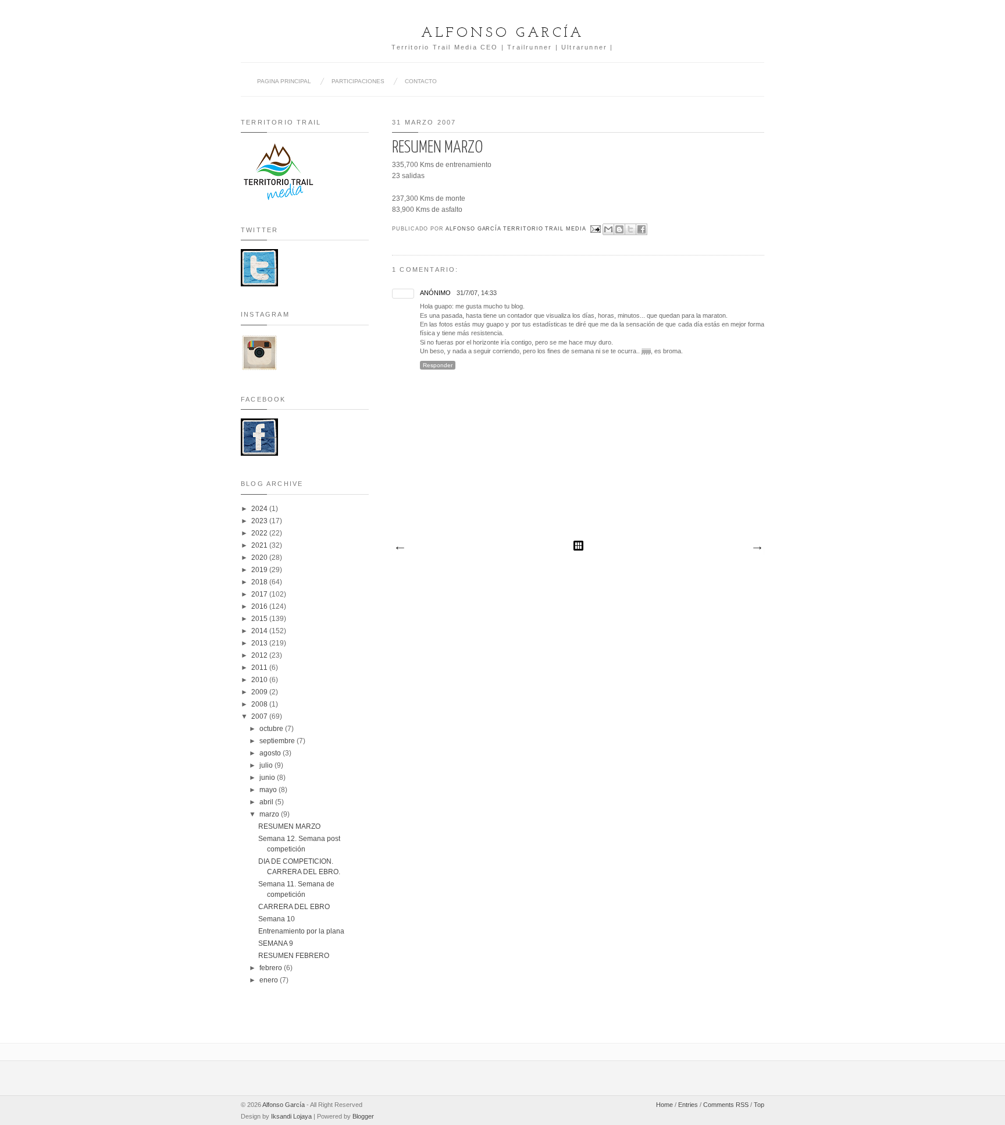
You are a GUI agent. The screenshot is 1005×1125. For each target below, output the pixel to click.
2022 (260, 533)
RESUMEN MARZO (289, 826)
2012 (260, 655)
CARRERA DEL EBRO (294, 907)
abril (267, 802)
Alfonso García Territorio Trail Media (517, 229)
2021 (260, 545)
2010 (260, 680)
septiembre (278, 741)
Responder (437, 365)
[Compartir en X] (630, 229)
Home (664, 1104)
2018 (260, 582)
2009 (260, 692)
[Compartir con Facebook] (641, 229)
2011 (260, 667)
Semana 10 (276, 919)
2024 (260, 509)
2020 (260, 557)
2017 (260, 594)
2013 (260, 643)
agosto (271, 753)
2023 (260, 521)
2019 (260, 570)
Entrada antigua (756, 548)
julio (267, 765)
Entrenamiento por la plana (301, 931)
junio (268, 777)
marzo (270, 814)
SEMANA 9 (275, 943)
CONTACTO (421, 81)
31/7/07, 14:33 (477, 292)
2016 (260, 606)
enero (269, 980)
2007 (260, 716)
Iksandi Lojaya (291, 1116)
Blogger (363, 1116)
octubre (272, 729)
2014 (260, 631)
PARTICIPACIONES (358, 81)
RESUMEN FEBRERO (293, 956)
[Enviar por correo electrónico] (608, 229)
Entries (688, 1104)
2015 (260, 619)
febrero (271, 968)
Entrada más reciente (399, 548)
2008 (260, 704)
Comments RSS (726, 1104)
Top (759, 1104)
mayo (269, 790)
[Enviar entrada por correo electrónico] (596, 229)
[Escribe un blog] (619, 229)
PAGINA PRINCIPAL (284, 81)
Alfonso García (502, 33)
